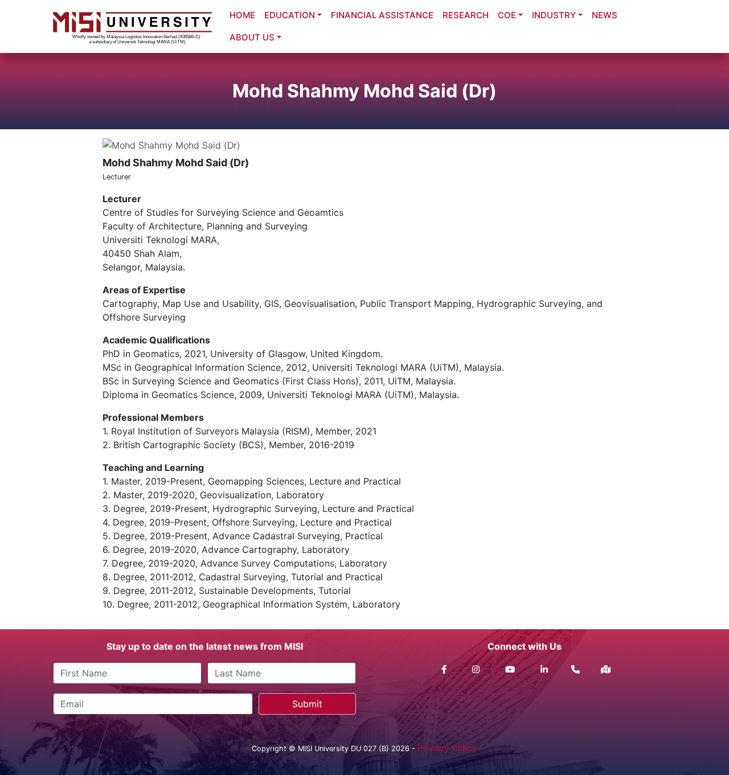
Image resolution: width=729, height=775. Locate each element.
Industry (554, 15)
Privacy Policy (447, 748)
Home (242, 15)
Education (289, 15)
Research (466, 15)
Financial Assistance (382, 15)
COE (507, 15)
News (604, 15)
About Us (252, 37)
